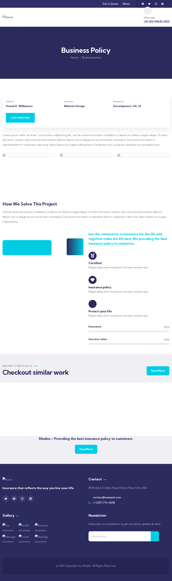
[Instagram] (156, 4)
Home (74, 57)
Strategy (99, 422)
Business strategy (62, 421)
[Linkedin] (30, 498)
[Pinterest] (162, 4)
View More (86, 449)
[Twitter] (149, 4)
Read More (158, 370)
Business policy (104, 417)
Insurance (14, 425)
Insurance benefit (146, 422)
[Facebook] (143, 4)
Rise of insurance (21, 421)
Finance (55, 426)
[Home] (8, 17)
